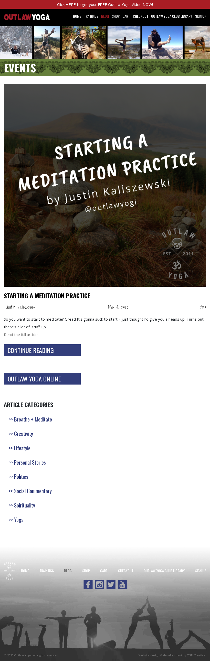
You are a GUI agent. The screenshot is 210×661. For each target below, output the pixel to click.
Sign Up (200, 16)
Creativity (23, 433)
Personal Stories (30, 462)
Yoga (203, 306)
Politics (21, 476)
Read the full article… (22, 334)
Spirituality (24, 505)
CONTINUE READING (31, 350)
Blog (105, 16)
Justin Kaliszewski (21, 306)
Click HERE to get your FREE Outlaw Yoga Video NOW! (105, 4)
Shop (116, 16)
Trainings (91, 16)
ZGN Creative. (196, 655)
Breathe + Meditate (33, 419)
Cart (126, 16)
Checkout (140, 16)
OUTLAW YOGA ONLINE (34, 378)
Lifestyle (22, 448)
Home (77, 16)
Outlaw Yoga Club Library (171, 16)
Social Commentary (33, 491)
